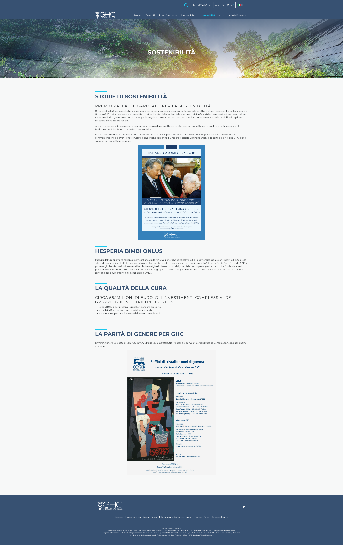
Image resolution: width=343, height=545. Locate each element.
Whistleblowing (220, 517)
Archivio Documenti (237, 15)
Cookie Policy (150, 517)
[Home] (106, 15)
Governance (171, 15)
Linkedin (244, 508)
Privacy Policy (202, 517)
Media (222, 15)
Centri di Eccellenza (155, 15)
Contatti (119, 517)
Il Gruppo (138, 15)
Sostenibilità (208, 15)
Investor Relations (189, 15)
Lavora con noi (133, 517)
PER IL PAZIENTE (201, 5)
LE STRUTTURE (223, 5)
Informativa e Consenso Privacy (176, 517)
